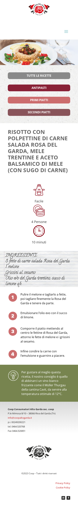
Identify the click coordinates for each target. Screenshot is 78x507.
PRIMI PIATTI (39, 100)
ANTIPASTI (39, 88)
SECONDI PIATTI (39, 112)
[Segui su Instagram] (63, 498)
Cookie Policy (63, 487)
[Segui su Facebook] (68, 498)
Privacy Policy (63, 483)
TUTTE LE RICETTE (39, 76)
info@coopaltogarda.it (20, 417)
